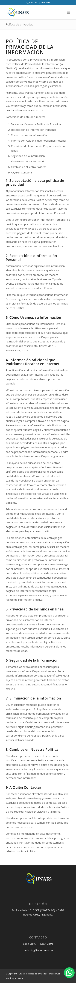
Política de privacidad (19, 24)
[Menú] (68, 12)
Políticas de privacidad (37, 973)
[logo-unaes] (31, 12)
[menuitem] (68, 12)
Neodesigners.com (15, 978)
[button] (69, 972)
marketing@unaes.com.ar (38, 950)
